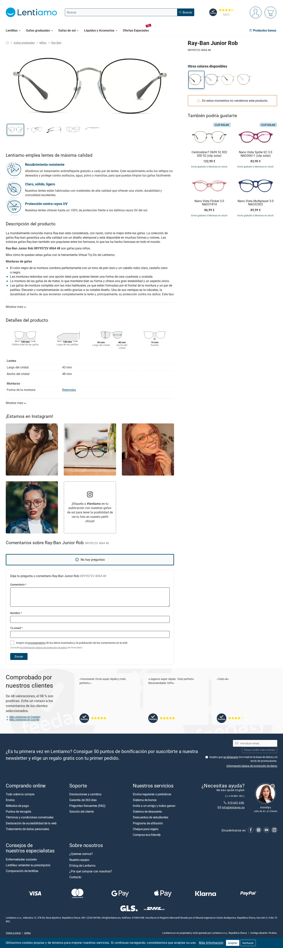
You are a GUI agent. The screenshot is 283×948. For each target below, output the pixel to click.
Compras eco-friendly (147, 835)
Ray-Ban (56, 42)
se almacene (230, 757)
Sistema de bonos (145, 800)
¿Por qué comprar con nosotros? (90, 871)
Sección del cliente (81, 811)
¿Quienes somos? (81, 854)
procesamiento (36, 643)
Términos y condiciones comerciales (30, 817)
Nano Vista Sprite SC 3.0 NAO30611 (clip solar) (255, 154)
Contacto (75, 877)
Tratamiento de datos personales (27, 829)
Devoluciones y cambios (85, 794)
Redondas (69, 390)
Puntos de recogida (18, 811)
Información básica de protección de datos (251, 766)
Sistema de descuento (147, 811)
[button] (15, 129)
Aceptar (232, 943)
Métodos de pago (17, 806)
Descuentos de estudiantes (150, 817)
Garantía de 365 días (83, 800)
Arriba (27, 933)
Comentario (18, 584)
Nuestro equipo (79, 860)
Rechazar (248, 943)
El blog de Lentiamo (82, 865)
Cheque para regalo (145, 829)
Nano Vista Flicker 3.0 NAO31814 (209, 202)
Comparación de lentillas (22, 871)
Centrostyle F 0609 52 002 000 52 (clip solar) (209, 154)
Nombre (16, 613)
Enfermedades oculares (21, 859)
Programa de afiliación (148, 823)
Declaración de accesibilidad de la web (31, 823)
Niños (42, 42)
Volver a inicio (13, 933)
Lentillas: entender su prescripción (28, 865)
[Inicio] (7, 42)
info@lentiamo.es (233, 807)
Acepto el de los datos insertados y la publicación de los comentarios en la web (68, 645)
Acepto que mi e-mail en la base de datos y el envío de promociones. (243, 759)
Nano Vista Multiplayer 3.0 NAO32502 (256, 202)
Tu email (16, 628)
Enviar (19, 656)
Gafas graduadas (24, 42)
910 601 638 (236, 802)
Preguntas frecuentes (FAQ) (87, 806)
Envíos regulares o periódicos (152, 794)
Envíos (10, 800)
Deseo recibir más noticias (259, 750)
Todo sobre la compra (20, 794)
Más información (211, 943)
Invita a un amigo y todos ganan (154, 806)
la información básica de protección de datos (43, 647)
